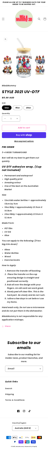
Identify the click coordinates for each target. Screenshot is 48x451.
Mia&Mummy (20, 446)
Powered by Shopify (31, 446)
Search (8, 388)
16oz (17, 107)
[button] (3, 19)
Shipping (9, 394)
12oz (7, 107)
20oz (28, 107)
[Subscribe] (40, 369)
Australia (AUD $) (23, 428)
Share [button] (8, 326)
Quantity (6, 113)
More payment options (24, 141)
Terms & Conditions (15, 400)
